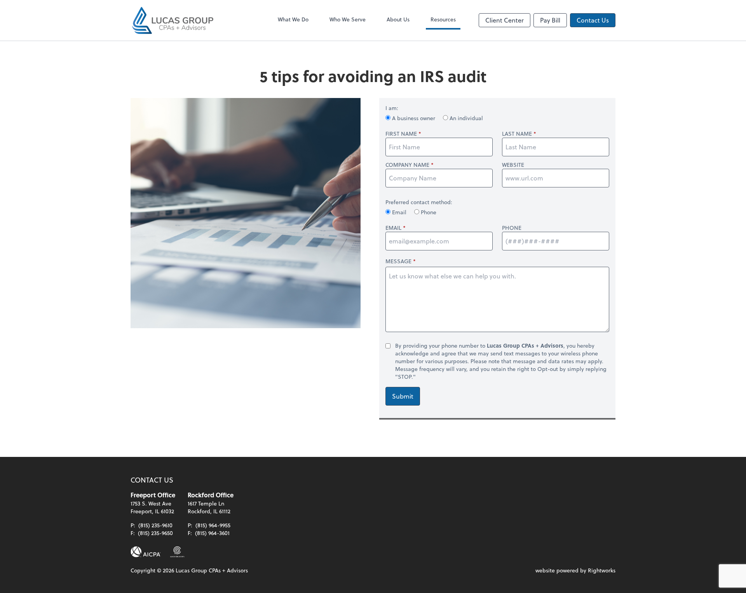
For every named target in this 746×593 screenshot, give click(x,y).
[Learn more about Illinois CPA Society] (177, 551)
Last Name (517, 134)
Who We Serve (347, 19)
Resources (443, 19)
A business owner (413, 118)
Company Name (407, 165)
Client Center (504, 20)
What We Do (293, 19)
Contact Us (593, 20)
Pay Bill (550, 20)
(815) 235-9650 (155, 533)
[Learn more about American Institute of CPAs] (146, 551)
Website (513, 165)
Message (398, 261)
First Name (401, 134)
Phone (427, 212)
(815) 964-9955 (212, 525)
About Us (398, 19)
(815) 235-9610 (155, 525)
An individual (465, 118)
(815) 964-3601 (212, 533)
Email (399, 212)
